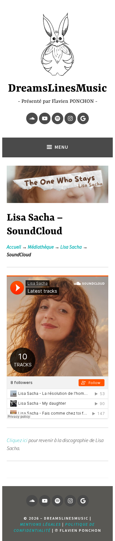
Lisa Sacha (71, 247)
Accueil (14, 247)
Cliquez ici (17, 440)
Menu (61, 147)
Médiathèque (41, 247)
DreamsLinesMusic (57, 88)
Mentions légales (40, 524)
